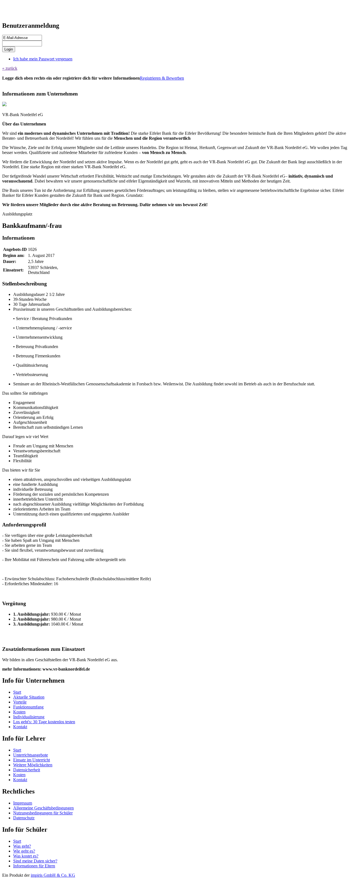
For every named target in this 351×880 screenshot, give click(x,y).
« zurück (9, 68)
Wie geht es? (24, 851)
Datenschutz (24, 817)
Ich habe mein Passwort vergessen (42, 59)
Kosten (19, 712)
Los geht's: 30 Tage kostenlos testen (44, 721)
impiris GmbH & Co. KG (53, 875)
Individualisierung (28, 716)
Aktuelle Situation (28, 697)
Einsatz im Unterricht (31, 760)
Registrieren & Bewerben (162, 78)
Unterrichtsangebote (30, 755)
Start (17, 692)
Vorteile (20, 702)
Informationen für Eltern (34, 866)
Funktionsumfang (28, 707)
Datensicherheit (26, 769)
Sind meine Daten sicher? (35, 861)
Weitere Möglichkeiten (32, 765)
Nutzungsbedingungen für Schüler (43, 813)
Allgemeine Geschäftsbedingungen (43, 808)
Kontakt (20, 726)
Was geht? (22, 846)
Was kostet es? (25, 856)
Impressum (22, 803)
